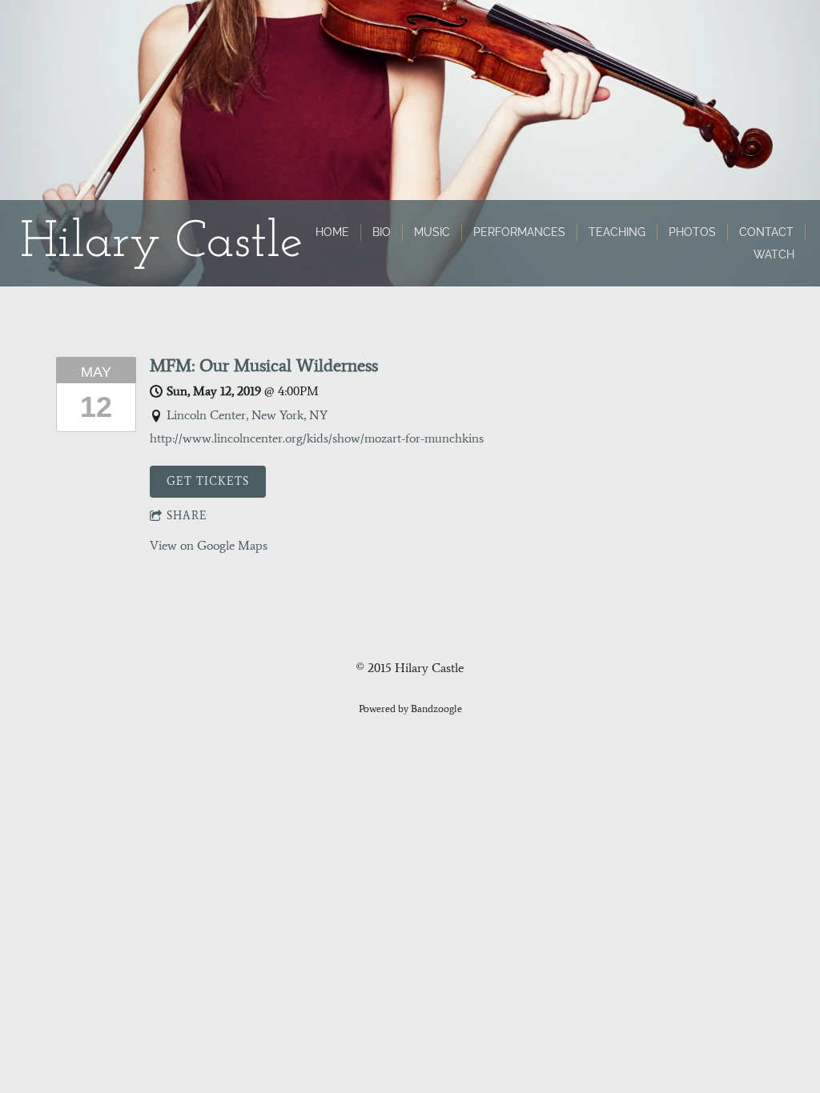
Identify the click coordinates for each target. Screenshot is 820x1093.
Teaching (617, 232)
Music (432, 232)
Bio (381, 232)
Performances (519, 232)
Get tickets (208, 481)
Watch (774, 254)
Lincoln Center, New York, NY (247, 414)
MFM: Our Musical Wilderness (264, 365)
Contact (766, 232)
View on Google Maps (208, 545)
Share (187, 515)
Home (332, 232)
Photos (692, 232)
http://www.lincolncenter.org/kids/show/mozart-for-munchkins (317, 438)
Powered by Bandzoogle (410, 708)
